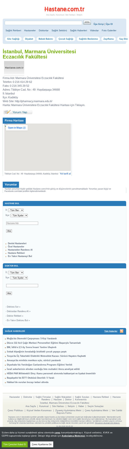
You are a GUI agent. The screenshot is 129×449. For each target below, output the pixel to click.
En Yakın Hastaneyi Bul (20, 256)
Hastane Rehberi (16, 253)
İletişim (79, 15)
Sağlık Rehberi (13, 30)
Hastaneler (30, 30)
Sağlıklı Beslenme (88, 39)
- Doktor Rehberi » (14, 316)
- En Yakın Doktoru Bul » (18, 320)
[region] (64, 438)
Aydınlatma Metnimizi (73, 436)
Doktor (68, 399)
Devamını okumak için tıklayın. (107, 423)
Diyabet (29, 39)
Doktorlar (44, 30)
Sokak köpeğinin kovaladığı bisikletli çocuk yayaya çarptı (37, 351)
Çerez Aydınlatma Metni (96, 410)
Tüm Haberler (110, 331)
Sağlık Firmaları (43, 397)
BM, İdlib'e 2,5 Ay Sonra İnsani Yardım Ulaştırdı (31, 347)
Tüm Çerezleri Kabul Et (14, 444)
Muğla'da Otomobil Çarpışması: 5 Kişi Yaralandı (32, 338)
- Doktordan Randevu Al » (18, 311)
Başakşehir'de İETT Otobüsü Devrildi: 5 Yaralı (30, 378)
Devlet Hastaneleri (17, 243)
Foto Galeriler (109, 30)
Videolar (94, 30)
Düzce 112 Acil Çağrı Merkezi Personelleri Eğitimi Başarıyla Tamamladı (44, 343)
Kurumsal (60, 15)
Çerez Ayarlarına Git (42, 444)
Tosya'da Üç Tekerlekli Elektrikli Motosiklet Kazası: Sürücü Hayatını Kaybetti (46, 356)
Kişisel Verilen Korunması (39, 410)
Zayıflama (108, 39)
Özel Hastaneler (16, 246)
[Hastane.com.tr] (64, 11)
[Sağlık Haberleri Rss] (121, 331)
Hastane (58, 399)
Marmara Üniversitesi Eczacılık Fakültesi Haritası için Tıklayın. (48, 105)
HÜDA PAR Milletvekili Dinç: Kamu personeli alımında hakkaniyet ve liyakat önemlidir (51, 373)
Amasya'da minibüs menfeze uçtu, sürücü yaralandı (34, 360)
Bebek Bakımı (46, 39)
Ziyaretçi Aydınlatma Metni (68, 410)
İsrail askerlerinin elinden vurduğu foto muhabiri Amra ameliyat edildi (43, 369)
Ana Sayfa (50, 15)
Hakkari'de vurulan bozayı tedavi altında (27, 382)
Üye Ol (109, 24)
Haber (81, 406)
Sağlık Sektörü (59, 30)
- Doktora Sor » (13, 306)
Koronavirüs (81, 399)
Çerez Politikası (15, 410)
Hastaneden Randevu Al (20, 250)
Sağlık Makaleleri (63, 397)
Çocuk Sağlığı (66, 39)
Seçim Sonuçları (96, 406)
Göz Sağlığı (13, 39)
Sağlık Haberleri (78, 30)
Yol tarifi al (65, 173)
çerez (57, 432)
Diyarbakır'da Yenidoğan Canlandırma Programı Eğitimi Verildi (39, 364)
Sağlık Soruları (82, 397)
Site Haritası (70, 15)
